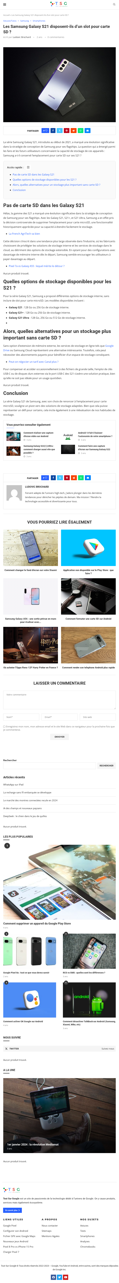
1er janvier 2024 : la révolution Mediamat (33, 1144)
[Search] (114, 4)
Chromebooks (87, 1247)
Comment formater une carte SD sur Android (88, 618)
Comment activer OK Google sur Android (23, 1021)
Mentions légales (51, 1236)
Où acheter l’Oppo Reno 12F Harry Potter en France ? (30, 667)
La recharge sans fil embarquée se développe (27, 792)
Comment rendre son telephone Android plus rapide (88, 667)
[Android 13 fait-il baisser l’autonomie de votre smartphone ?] (68, 436)
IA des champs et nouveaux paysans (22, 808)
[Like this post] (46, 130)
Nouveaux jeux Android (15, 1241)
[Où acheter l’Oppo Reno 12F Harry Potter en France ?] (30, 645)
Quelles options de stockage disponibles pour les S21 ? (44, 179)
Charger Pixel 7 (11, 1252)
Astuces (84, 1225)
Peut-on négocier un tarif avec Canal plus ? (33, 361)
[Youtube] (65, 1277)
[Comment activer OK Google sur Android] (29, 1000)
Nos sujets (89, 1219)
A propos (49, 1219)
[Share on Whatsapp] (80, 130)
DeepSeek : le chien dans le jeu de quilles (25, 816)
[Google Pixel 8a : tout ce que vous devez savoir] (29, 951)
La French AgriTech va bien (24, 233)
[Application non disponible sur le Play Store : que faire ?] (88, 548)
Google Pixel (9, 1225)
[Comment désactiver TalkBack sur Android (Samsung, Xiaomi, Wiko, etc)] (89, 1000)
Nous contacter (50, 1225)
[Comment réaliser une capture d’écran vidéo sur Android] (13, 436)
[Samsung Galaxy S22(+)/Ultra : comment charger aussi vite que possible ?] (13, 451)
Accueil (6, 15)
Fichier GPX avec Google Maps (19, 1236)
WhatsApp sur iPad (13, 784)
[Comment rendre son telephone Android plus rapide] (88, 645)
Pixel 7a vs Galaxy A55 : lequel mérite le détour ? (36, 266)
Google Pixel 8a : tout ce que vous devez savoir (26, 972)
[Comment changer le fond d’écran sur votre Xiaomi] (30, 548)
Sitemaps (46, 1231)
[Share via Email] (87, 130)
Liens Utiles (13, 1219)
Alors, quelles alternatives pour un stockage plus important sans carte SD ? (56, 184)
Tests (83, 1231)
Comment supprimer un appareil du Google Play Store (37, 923)
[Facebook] (53, 1277)
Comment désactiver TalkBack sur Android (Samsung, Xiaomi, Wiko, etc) (89, 1023)
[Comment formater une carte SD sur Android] (88, 596)
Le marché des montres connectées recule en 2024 (30, 800)
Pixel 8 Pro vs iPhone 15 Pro (18, 1247)
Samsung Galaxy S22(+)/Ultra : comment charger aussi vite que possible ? (39, 449)
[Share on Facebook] (53, 130)
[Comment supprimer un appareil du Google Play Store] (59, 882)
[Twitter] (59, 1277)
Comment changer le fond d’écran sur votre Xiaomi (30, 570)
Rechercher (10, 760)
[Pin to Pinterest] (66, 130)
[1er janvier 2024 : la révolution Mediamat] (59, 1115)
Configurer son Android (15, 1231)
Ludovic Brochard (22, 37)
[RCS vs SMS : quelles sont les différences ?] (89, 951)
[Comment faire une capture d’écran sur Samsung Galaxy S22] (68, 449)
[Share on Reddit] (74, 130)
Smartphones (87, 1236)
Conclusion (19, 190)
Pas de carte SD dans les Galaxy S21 (33, 174)
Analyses (85, 1241)
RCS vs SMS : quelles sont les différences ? (84, 972)
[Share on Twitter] (60, 130)
